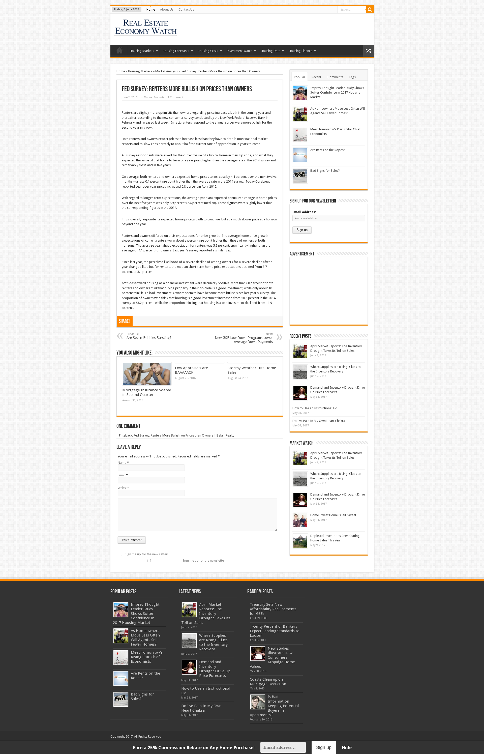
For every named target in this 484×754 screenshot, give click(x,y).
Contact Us (186, 9)
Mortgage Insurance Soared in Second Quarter (146, 392)
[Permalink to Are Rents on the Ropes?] (300, 155)
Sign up (323, 747)
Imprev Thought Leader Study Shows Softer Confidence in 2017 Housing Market (337, 92)
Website (123, 488)
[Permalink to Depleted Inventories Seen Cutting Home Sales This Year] (300, 541)
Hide (347, 747)
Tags (352, 77)
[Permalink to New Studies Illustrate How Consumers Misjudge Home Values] (258, 653)
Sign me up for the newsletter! (146, 554)
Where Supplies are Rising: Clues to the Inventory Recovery (213, 642)
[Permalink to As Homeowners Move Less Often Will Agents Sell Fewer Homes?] (300, 114)
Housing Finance (300, 51)
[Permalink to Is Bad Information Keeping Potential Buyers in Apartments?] (258, 702)
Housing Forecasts (176, 51)
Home (150, 9)
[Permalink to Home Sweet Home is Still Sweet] (300, 520)
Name (122, 463)
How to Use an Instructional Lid (314, 408)
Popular (299, 77)
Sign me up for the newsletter (204, 560)
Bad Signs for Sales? (325, 170)
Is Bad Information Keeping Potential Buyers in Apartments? (274, 705)
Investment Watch (239, 51)
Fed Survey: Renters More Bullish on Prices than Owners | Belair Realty (184, 435)
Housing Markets (142, 51)
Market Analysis (166, 71)
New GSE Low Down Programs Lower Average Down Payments (244, 338)
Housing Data (270, 51)
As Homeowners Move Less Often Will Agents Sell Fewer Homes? (145, 637)
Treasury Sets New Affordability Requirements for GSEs (273, 609)
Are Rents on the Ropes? (327, 150)
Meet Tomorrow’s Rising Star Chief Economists (147, 657)
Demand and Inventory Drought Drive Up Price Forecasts (214, 669)
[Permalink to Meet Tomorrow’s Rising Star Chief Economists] (300, 134)
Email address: (304, 212)
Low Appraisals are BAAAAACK (191, 370)
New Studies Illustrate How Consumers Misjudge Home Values (272, 657)
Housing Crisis (208, 51)
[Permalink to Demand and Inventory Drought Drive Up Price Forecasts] (300, 393)
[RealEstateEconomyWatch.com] (145, 32)
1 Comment (175, 97)
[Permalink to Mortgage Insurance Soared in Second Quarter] (147, 374)
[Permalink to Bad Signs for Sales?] (300, 176)
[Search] (370, 9)
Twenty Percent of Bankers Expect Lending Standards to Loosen (274, 631)
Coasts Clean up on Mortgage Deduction (268, 681)
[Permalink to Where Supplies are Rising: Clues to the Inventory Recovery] (300, 372)
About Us (166, 9)
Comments (335, 77)
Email (121, 475)
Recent (316, 77)
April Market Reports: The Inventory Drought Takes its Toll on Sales (205, 613)
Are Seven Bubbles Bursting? (149, 336)
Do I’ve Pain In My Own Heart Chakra (318, 421)
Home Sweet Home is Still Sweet (333, 515)
